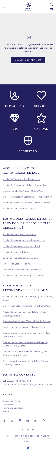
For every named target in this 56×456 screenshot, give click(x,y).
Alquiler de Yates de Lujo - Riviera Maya (21, 179)
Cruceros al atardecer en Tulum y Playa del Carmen (26, 321)
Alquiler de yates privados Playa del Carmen (23, 275)
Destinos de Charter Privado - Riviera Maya (23, 191)
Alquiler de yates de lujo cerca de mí (19, 234)
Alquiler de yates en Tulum (15, 252)
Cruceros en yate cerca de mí (16, 263)
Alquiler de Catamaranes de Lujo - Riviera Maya (25, 185)
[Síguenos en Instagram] (20, 420)
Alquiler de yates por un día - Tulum (19, 208)
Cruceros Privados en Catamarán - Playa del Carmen (27, 196)
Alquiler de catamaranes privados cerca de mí (24, 240)
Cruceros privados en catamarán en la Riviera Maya (26, 306)
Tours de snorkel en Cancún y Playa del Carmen (25, 327)
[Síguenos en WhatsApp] (43, 420)
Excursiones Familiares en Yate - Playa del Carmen (26, 202)
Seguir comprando (28, 60)
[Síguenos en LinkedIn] (35, 420)
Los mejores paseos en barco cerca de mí (22, 269)
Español (26, 429)
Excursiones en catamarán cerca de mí (21, 258)
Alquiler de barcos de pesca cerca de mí (21, 246)
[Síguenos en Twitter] (12, 420)
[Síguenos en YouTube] (27, 420)
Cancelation (8, 401)
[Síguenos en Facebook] (4, 420)
